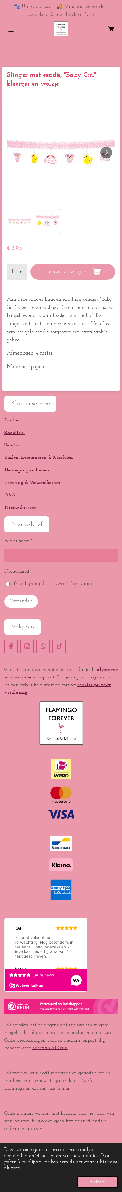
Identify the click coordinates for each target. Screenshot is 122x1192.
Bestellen (14, 433)
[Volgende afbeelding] (106, 152)
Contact (12, 420)
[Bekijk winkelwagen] (111, 28)
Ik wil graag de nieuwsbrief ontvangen (55, 583)
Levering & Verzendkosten (32, 482)
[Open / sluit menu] (10, 28)
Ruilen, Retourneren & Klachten (38, 457)
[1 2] (17, 272)
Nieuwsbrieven (20, 507)
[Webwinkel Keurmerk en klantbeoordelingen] (61, 1012)
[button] (19, 221)
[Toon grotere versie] (61, 723)
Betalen (12, 445)
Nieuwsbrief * (18, 571)
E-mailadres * (18, 541)
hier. (65, 1088)
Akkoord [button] (97, 1182)
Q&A (10, 495)
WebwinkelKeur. (50, 1048)
